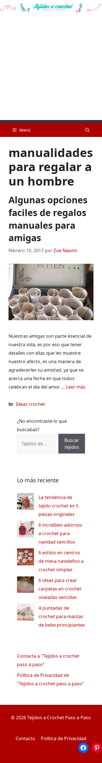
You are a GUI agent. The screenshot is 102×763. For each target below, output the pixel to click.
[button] (87, 130)
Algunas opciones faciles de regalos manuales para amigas (48, 219)
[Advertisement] (51, 69)
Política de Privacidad (63, 738)
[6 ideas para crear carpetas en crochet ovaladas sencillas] (25, 586)
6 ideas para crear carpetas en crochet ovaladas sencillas (60, 588)
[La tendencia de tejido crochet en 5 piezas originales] (25, 503)
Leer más (76, 387)
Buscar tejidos (71, 443)
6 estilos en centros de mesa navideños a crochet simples (61, 561)
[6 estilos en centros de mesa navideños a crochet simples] (25, 558)
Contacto (25, 738)
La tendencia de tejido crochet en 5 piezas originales (58, 505)
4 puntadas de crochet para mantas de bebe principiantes (62, 616)
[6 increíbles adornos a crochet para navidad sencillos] (25, 530)
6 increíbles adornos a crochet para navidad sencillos (60, 533)
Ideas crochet (30, 404)
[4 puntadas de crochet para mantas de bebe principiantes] (25, 613)
